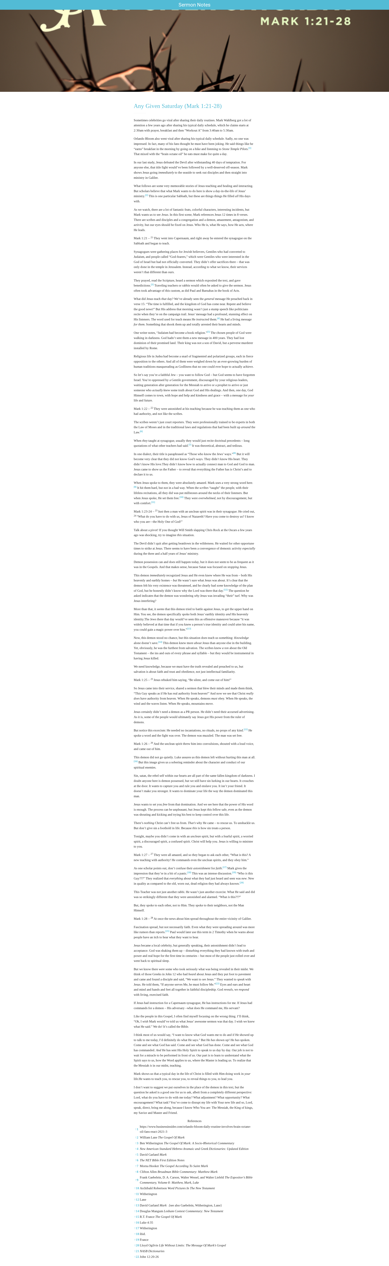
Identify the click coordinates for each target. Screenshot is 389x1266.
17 (136, 1228)
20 (136, 1245)
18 (136, 1234)
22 (136, 1257)
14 (136, 1211)
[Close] (6, 5)
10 (136, 1188)
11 (136, 1194)
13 (136, 1205)
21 (136, 1251)
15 (136, 1217)
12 (136, 1199)
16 (136, 1222)
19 (136, 1240)
